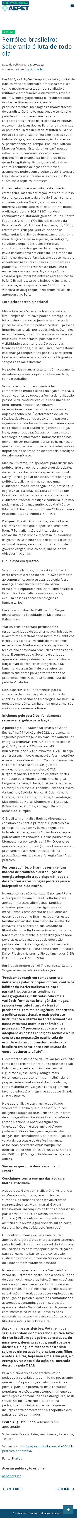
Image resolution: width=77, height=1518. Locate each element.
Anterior (12, 1489)
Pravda (17, 1458)
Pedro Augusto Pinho (30, 69)
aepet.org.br (11, 1476)
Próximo (65, 1489)
